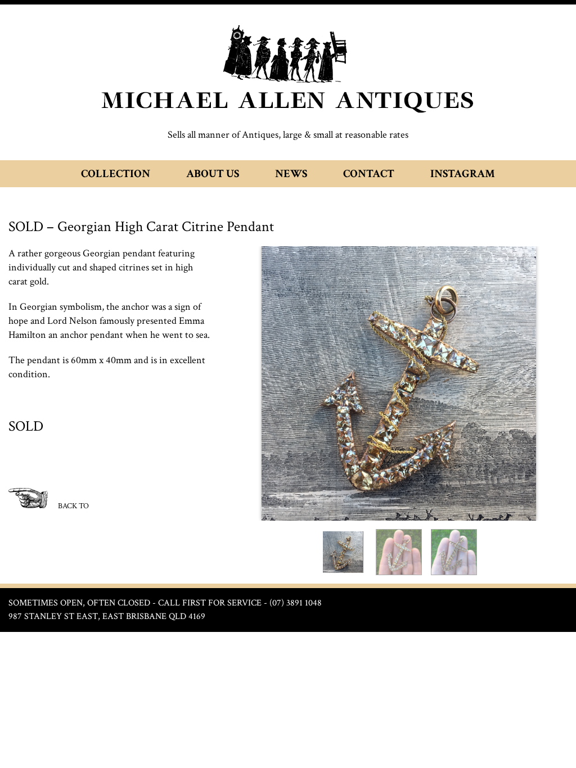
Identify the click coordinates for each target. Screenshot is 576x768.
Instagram (462, 173)
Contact (368, 173)
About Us (212, 173)
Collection (115, 173)
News (291, 173)
